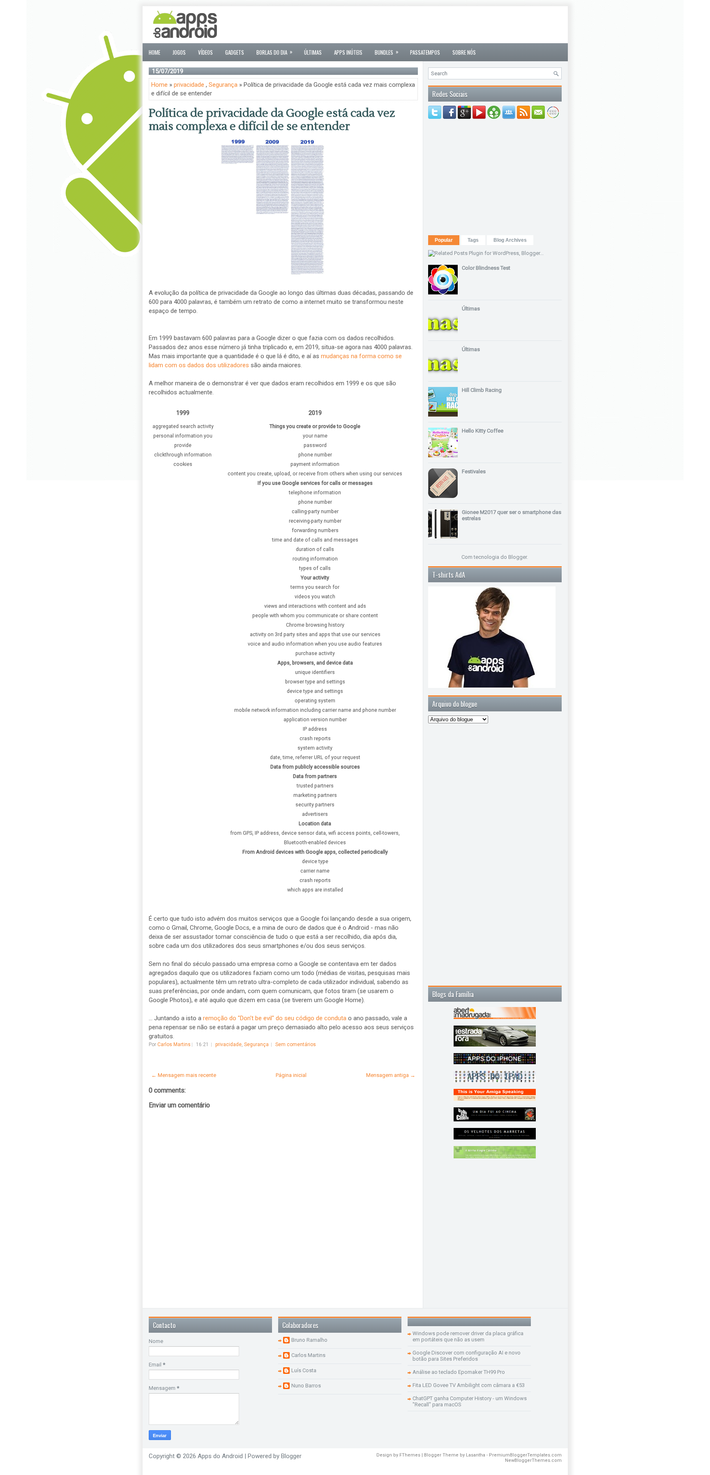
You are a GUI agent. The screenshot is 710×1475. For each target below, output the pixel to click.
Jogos (179, 52)
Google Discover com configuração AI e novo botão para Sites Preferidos (467, 1356)
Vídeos (205, 52)
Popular (444, 240)
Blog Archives (510, 240)
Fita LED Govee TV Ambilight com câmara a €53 (469, 1385)
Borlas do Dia (274, 51)
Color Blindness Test (486, 268)
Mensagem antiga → (390, 1075)
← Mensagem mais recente (183, 1075)
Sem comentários (295, 1044)
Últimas (313, 52)
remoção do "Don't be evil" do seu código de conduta (274, 1018)
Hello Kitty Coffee (482, 431)
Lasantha (475, 1455)
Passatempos (425, 52)
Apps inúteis (348, 52)
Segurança (223, 84)
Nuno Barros (306, 1385)
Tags (473, 240)
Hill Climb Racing (482, 390)
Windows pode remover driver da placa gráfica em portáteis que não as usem (468, 1336)
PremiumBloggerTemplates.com (525, 1455)
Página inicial (291, 1075)
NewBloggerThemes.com (533, 1460)
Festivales (474, 471)
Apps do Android (220, 1456)
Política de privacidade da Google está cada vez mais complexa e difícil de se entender (272, 120)
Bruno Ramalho (309, 1340)
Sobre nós (464, 52)
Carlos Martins (308, 1355)
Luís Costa (303, 1370)
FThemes (409, 1455)
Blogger (517, 557)
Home (154, 52)
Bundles (387, 51)
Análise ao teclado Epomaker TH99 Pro (459, 1372)
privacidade (189, 84)
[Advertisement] (412, 24)
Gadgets (234, 52)
